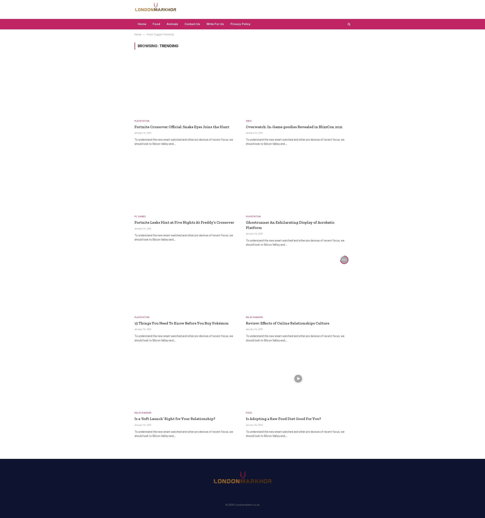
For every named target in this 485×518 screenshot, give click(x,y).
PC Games (140, 216)
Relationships (254, 317)
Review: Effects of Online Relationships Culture (287, 323)
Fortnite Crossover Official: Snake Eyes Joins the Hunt (182, 127)
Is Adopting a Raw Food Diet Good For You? (283, 418)
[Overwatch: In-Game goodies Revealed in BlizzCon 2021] (298, 86)
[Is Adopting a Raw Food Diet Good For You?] (298, 378)
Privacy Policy (240, 24)
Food (156, 24)
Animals (172, 24)
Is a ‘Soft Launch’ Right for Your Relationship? (175, 418)
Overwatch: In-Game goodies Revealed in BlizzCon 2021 (294, 127)
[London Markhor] (156, 9)
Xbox (249, 121)
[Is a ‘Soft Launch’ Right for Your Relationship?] (187, 378)
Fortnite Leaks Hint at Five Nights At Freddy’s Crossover (184, 222)
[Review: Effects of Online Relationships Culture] (298, 283)
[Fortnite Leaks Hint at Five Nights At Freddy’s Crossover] (187, 182)
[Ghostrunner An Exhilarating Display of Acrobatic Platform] (298, 182)
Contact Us (192, 24)
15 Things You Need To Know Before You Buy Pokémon (182, 323)
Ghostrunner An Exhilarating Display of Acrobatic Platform (290, 225)
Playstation (142, 121)
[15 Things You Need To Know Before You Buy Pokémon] (187, 283)
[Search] (348, 24)
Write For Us (215, 24)
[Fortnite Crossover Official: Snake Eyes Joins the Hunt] (187, 86)
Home (142, 24)
